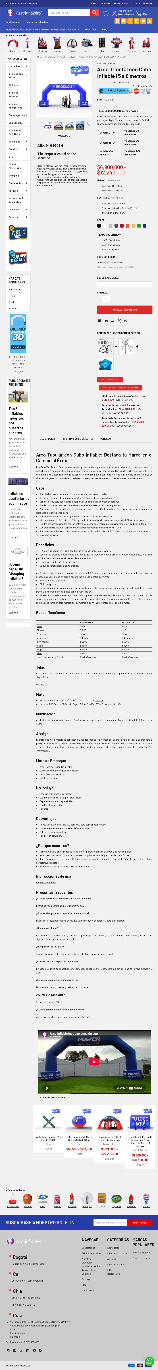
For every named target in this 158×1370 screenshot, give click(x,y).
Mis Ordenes (121, 3)
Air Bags (13, 85)
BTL (10, 156)
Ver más (86, 1016)
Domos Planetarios (15, 166)
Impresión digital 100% (113, 212)
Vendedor (106, 438)
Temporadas (15, 183)
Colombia (13, 209)
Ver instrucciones (46, 882)
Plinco (11, 295)
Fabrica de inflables (37, 21)
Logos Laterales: (108, 277)
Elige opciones (121, 413)
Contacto (105, 3)
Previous (9, 45)
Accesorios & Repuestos (15, 200)
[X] (130, 21)
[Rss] (149, 21)
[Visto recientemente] (106, 13)
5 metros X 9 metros (112, 185)
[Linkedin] (136, 21)
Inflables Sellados (13, 94)
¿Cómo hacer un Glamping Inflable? (16, 571)
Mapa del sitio (89, 1290)
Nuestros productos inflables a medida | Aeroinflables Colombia (41, 29)
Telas (39, 626)
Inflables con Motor (15, 75)
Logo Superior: (106, 256)
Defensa (13, 217)
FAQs (93, 3)
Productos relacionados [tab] (53, 1097)
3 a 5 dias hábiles (110, 249)
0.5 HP (83, 630)
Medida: (108, 180)
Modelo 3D (64, 135)
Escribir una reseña (142, 86)
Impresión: (110, 197)
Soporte (89, 29)
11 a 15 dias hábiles (111, 240)
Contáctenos (13, 21)
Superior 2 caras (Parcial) (114, 203)
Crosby (12, 302)
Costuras (41, 634)
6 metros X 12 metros (112, 190)
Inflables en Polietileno (14, 132)
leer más (13, 466)
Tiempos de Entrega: (109, 234)
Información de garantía (77, 438)
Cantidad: (103, 292)
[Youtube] (143, 21)
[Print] (113, 321)
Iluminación (43, 641)
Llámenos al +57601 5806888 (24, 1342)
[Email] (106, 321)
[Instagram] (117, 21)
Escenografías (16, 115)
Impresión (42, 637)
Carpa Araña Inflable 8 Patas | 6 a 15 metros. (110, 1138)
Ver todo (12, 308)
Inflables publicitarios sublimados (18, 498)
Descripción (47, 438)
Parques (13, 190)
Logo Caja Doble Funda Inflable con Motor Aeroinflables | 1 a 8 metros (140, 1141)
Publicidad (14, 141)
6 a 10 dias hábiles (111, 244)
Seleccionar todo (110, 379)
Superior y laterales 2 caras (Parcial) (120, 208)
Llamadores (15, 66)
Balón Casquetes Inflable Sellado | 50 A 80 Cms (79, 1138)
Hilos (39, 653)
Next (149, 45)
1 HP (124, 630)
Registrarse (126, 14)
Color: (101, 220)
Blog (104, 29)
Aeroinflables (15, 289)
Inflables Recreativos (15, 105)
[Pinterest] (126, 321)
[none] (64, 89)
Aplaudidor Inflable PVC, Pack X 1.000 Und (48, 1138)
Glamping (13, 175)
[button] (125, 91)
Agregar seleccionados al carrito (120, 387)
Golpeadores (15, 122)
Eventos (13, 149)
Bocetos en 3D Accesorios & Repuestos (18, 363)
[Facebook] (124, 21)
